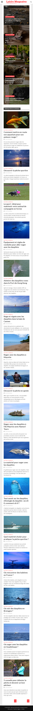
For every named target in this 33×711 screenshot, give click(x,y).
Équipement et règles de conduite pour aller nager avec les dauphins (15, 244)
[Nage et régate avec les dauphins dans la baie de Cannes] (16, 304)
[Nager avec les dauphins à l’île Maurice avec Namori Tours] (16, 412)
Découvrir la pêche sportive (16, 170)
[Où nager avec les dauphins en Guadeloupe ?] (16, 632)
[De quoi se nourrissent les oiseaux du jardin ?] (18, 55)
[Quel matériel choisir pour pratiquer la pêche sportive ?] (16, 524)
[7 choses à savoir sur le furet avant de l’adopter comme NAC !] (18, 35)
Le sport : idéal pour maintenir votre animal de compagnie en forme (15, 206)
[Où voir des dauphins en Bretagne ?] (16, 596)
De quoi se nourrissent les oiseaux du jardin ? (13, 59)
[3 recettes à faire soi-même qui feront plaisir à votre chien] (18, 94)
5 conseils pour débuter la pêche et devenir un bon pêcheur (15, 682)
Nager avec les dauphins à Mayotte (15, 356)
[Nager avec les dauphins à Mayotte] (16, 342)
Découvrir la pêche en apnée (16, 391)
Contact (22, 709)
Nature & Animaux (10, 16)
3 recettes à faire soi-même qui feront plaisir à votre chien (14, 99)
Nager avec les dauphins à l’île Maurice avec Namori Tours (15, 426)
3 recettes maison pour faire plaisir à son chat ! (13, 79)
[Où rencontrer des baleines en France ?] (16, 560)
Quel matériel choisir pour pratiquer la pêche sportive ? (16, 538)
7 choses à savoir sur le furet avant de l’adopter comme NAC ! (13, 38)
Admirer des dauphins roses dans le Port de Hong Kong (16, 281)
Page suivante (28, 700)
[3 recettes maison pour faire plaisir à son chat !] (18, 75)
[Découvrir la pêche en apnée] (16, 378)
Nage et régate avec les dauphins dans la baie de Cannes (14, 318)
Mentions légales (17, 709)
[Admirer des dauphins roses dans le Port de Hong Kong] (16, 268)
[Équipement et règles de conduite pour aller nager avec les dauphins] (16, 230)
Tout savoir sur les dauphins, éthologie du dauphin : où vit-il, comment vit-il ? (16, 500)
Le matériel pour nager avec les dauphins (16, 463)
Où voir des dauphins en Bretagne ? (14, 609)
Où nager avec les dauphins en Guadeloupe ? (15, 645)
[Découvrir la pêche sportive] (16, 158)
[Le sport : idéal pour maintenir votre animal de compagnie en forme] (16, 191)
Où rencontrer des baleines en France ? (16, 573)
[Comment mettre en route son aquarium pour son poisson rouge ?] (16, 120)
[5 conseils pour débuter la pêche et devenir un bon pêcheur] (16, 668)
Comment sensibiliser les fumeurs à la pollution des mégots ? (15, 20)
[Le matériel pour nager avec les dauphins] (16, 450)
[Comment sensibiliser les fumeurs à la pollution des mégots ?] (16, 15)
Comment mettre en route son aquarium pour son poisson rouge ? (15, 134)
